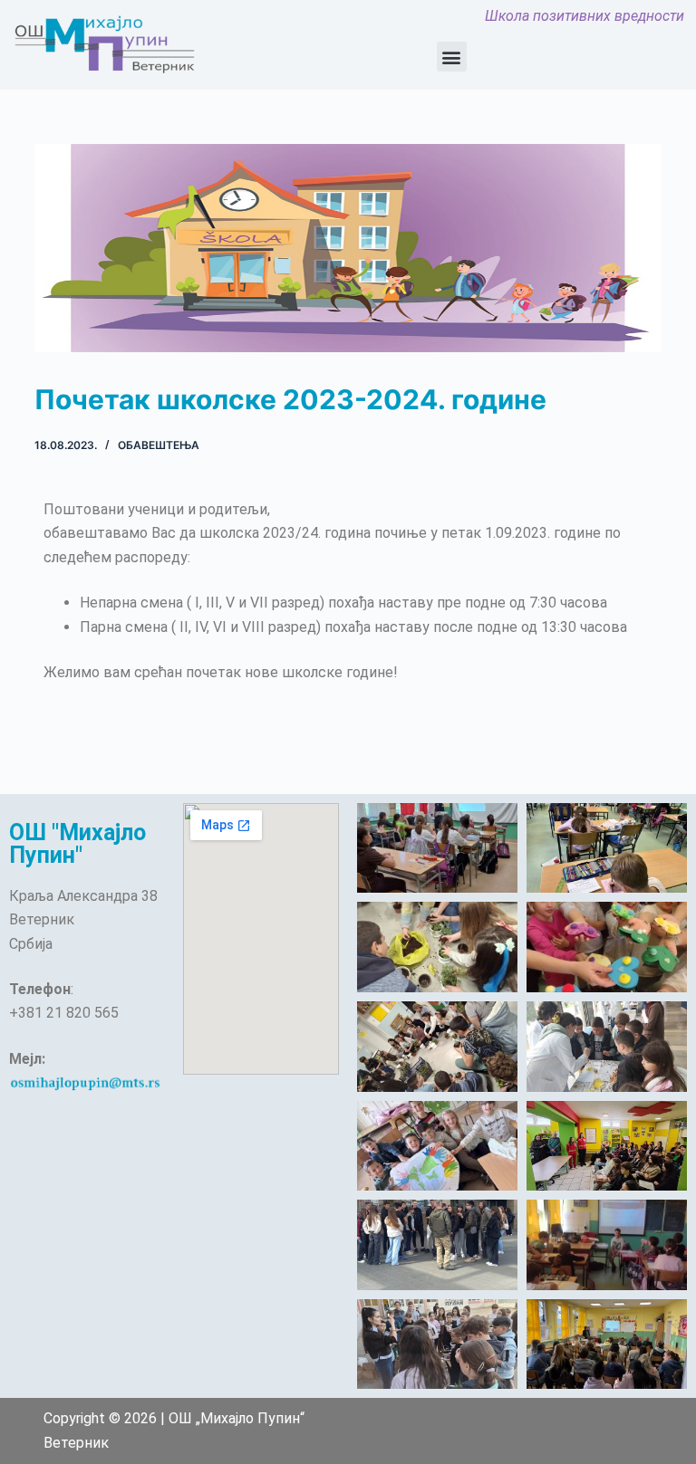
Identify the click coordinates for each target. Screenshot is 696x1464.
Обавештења (158, 445)
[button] (452, 57)
